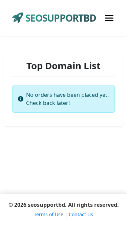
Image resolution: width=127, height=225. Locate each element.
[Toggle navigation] (109, 18)
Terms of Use (48, 214)
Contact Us (81, 214)
